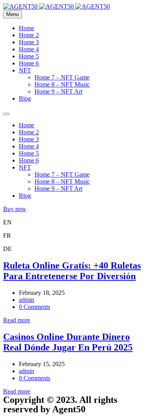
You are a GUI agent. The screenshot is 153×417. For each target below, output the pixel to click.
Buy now (14, 209)
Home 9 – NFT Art (58, 91)
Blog (25, 98)
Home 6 (29, 63)
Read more (16, 320)
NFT (25, 70)
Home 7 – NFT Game (62, 77)
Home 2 (29, 35)
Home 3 (29, 42)
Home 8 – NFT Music (62, 84)
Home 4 (29, 49)
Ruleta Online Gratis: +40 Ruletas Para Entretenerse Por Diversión (72, 270)
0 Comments (34, 306)
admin (26, 299)
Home (26, 28)
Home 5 (29, 56)
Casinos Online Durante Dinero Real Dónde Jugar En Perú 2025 (68, 342)
